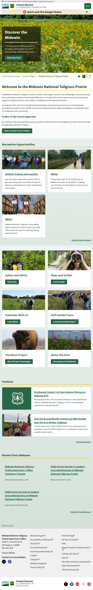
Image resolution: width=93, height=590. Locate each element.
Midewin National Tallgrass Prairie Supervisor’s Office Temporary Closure (19, 470)
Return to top (7, 525)
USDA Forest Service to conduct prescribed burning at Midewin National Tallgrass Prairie (68, 470)
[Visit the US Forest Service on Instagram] (89, 584)
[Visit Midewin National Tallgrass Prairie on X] (4, 562)
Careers (33, 555)
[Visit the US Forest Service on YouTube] (77, 584)
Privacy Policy (36, 567)
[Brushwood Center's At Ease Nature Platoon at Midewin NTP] (17, 398)
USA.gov (34, 559)
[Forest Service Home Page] (12, 6)
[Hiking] (69, 159)
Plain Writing (67, 535)
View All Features (83, 442)
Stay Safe (12, 282)
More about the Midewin (64, 361)
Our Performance (37, 547)
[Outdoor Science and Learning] (23, 159)
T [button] (84, 76)
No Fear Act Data (69, 539)
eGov (64, 557)
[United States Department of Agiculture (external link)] (6, 6)
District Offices (8, 552)
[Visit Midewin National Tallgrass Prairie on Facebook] (10, 562)
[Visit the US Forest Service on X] (66, 584)
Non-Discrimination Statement (75, 561)
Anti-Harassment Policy (40, 551)
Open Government (70, 565)
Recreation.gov (36, 535)
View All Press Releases (80, 512)
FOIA (64, 543)
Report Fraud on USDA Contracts (76, 547)
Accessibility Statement (40, 539)
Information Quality (70, 569)
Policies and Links (69, 553)
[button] (79, 76)
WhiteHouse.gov (37, 563)
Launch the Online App (63, 321)
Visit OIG (34, 543)
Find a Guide (59, 282)
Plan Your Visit (14, 57)
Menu (88, 6)
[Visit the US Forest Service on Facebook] (72, 584)
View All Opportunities (81, 240)
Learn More (13, 321)
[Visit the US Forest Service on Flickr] (83, 584)
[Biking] (23, 204)
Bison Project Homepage (19, 361)
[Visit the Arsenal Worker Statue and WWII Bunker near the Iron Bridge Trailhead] (17, 425)
